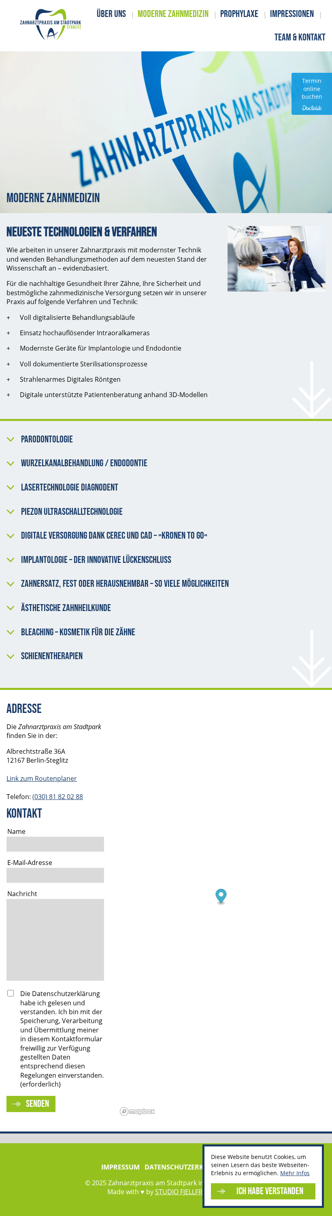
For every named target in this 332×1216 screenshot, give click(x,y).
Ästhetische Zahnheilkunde (66, 608)
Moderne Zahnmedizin (173, 14)
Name (16, 831)
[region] (221, 911)
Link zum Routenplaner (41, 778)
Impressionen (292, 14)
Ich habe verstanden (269, 1191)
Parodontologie (47, 439)
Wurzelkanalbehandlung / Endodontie (84, 463)
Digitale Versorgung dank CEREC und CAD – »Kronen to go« (114, 535)
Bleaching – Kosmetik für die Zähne (78, 632)
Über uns (111, 14)
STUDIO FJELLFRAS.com (190, 1191)
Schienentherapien (52, 656)
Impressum (120, 1167)
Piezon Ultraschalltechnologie (72, 512)
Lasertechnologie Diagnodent (69, 487)
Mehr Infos (295, 1173)
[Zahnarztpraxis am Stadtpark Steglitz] (50, 25)
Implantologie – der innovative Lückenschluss (96, 560)
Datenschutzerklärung (188, 1167)
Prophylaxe (239, 14)
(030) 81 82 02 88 (57, 796)
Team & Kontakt (300, 37)
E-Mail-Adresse (29, 862)
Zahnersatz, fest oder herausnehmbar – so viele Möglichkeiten (125, 584)
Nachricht (22, 893)
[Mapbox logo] (137, 1111)
